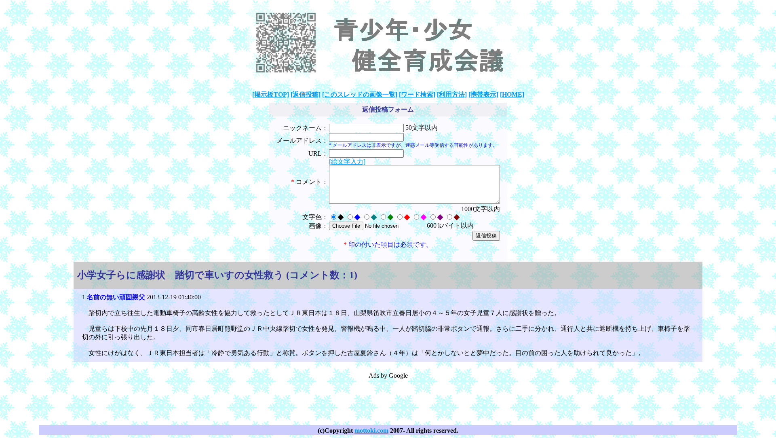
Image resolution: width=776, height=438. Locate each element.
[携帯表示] (483, 94)
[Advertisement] (388, 398)
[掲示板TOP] (270, 94)
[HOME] (512, 94)
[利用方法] (452, 94)
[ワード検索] (417, 94)
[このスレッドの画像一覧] (359, 94)
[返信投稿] (306, 94)
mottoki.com (371, 430)
